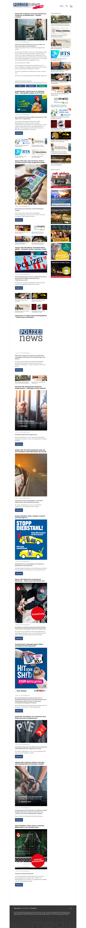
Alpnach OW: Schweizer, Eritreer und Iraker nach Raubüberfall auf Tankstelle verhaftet (29, 763)
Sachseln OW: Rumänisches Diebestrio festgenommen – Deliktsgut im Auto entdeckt (30, 387)
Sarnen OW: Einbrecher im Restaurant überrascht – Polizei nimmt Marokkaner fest (30, 580)
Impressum (17, 908)
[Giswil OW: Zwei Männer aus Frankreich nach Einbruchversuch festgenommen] (31, 731)
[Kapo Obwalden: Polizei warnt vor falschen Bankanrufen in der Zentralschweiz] (31, 849)
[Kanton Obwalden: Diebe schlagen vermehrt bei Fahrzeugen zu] (31, 540)
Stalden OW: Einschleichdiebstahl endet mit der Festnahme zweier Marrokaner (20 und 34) (30, 450)
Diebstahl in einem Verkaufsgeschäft (31, 439)
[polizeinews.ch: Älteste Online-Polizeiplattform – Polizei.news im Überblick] (31, 335)
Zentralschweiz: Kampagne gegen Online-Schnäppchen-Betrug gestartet (29, 645)
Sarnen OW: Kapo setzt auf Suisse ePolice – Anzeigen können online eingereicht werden (30, 161)
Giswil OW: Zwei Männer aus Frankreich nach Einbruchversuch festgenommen (30, 717)
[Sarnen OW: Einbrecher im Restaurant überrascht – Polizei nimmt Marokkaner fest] (31, 603)
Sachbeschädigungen (20, 214)
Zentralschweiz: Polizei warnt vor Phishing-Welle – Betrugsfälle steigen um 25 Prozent (29, 92)
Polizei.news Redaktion (25, 114)
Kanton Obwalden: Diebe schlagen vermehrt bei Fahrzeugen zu (30, 516)
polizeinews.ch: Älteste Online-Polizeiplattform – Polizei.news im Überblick (31, 316)
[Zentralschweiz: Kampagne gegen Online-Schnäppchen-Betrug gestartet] (31, 671)
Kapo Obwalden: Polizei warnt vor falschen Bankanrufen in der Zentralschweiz (29, 826)
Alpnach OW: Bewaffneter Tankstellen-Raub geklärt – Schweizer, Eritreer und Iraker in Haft (30, 248)
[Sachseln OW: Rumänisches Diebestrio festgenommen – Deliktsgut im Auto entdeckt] (31, 410)
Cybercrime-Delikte (34, 214)
